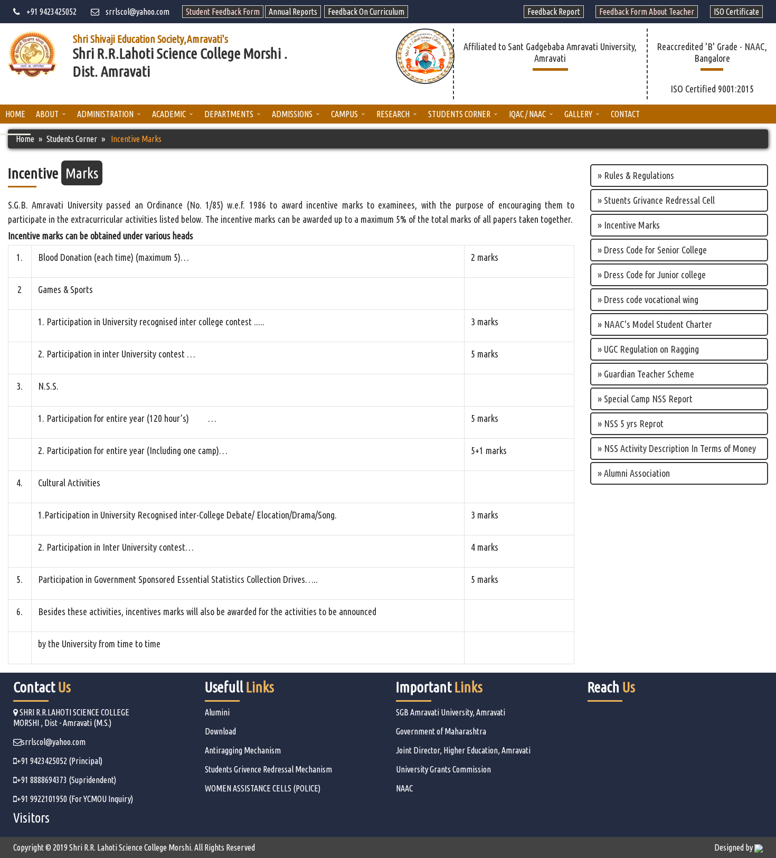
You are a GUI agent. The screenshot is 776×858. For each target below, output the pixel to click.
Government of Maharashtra (441, 731)
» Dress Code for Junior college (652, 274)
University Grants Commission (443, 769)
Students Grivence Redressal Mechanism (268, 769)
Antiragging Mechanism (243, 750)
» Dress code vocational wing (648, 299)
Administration (105, 114)
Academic (169, 114)
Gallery (578, 114)
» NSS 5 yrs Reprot (631, 423)
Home (15, 114)
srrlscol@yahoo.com (134, 11)
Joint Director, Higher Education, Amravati (463, 750)
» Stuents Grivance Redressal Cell (656, 200)
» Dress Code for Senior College (652, 249)
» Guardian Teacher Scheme (646, 374)
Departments (228, 114)
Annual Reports (293, 11)
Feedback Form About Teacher (646, 11)
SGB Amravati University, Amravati (450, 712)
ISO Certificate (736, 11)
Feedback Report (553, 11)
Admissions (292, 114)
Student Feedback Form (223, 11)
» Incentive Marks (629, 225)
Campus (344, 114)
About (47, 114)
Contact (625, 114)
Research (393, 114)
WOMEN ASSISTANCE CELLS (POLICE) (262, 788)
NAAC (404, 788)
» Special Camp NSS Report (645, 398)
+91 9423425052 (48, 11)
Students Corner (459, 114)
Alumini (217, 712)
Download (220, 731)
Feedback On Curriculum (366, 11)
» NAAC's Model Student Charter (655, 324)
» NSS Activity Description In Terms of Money (677, 448)
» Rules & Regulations (636, 175)
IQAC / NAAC (527, 114)
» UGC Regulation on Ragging (648, 349)
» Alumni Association (634, 473)
